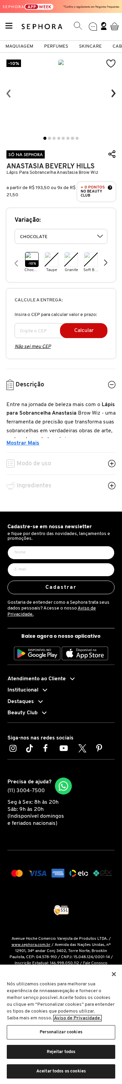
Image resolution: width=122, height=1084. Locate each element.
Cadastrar (61, 587)
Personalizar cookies (61, 1032)
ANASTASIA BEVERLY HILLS (50, 166)
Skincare (90, 46)
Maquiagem (19, 46)
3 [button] (54, 138)
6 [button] (67, 138)
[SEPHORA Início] (42, 26)
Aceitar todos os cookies (61, 1071)
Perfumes (56, 46)
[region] (61, 1024)
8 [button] (77, 138)
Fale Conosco (95, 963)
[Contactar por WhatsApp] (63, 786)
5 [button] (63, 138)
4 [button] (58, 138)
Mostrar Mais (22, 443)
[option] (61, 94)
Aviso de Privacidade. (77, 1018)
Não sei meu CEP (33, 346)
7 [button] (72, 138)
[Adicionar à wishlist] (111, 64)
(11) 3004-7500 (26, 791)
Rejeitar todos (61, 1052)
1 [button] (44, 138)
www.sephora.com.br (31, 945)
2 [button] (49, 138)
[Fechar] (113, 974)
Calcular (84, 330)
